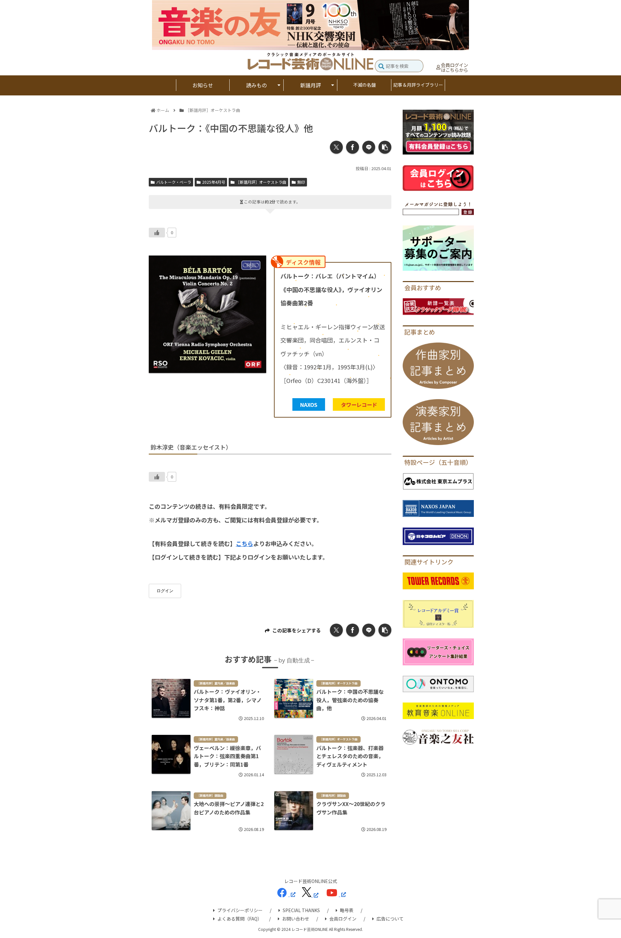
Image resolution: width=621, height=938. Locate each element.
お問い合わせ (295, 918)
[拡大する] (258, 264)
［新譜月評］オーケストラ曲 (261, 182)
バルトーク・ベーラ (173, 182)
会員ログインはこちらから (454, 67)
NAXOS (308, 405)
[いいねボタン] (157, 232)
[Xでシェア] (336, 147)
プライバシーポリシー (240, 910)
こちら (244, 543)
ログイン (165, 590)
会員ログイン (342, 918)
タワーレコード (359, 405)
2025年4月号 (213, 182)
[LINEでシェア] (368, 147)
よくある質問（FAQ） (239, 918)
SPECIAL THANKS (301, 910)
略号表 (347, 910)
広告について (390, 918)
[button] (381, 67)
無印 (301, 182)
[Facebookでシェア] (352, 147)
